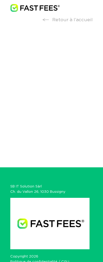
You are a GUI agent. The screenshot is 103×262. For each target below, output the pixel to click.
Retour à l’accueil (72, 20)
